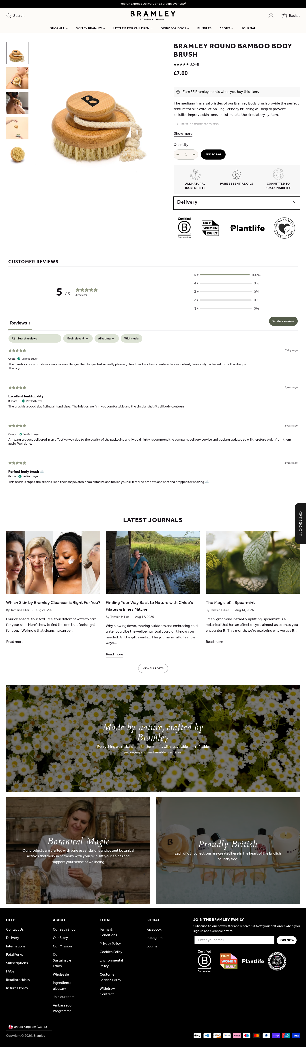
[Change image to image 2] (17, 78)
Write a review (283, 321)
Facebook (154, 929)
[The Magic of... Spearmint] (253, 562)
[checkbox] (131, 338)
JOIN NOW (286, 940)
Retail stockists (18, 980)
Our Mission (62, 946)
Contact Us (15, 929)
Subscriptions (17, 963)
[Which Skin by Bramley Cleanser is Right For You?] (53, 562)
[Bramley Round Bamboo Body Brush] (100, 108)
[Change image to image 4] (17, 128)
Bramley (39, 1036)
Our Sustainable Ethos (62, 960)
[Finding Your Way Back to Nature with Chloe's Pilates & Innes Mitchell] (153, 562)
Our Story (60, 938)
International (16, 946)
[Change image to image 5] (17, 153)
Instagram (155, 938)
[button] (226, 275)
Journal (152, 946)
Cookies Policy (111, 952)
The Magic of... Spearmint (230, 602)
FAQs (10, 971)
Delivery (12, 938)
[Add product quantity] (194, 154)
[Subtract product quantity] (178, 154)
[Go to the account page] (271, 15)
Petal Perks (14, 954)
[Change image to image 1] (17, 53)
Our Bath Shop (64, 929)
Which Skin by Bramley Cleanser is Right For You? (53, 602)
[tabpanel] (152, 413)
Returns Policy (17, 988)
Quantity (181, 144)
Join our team (64, 997)
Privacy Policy (110, 943)
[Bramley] (153, 15)
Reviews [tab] (20, 323)
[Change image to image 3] (17, 103)
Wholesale (61, 974)
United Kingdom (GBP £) (30, 1027)
